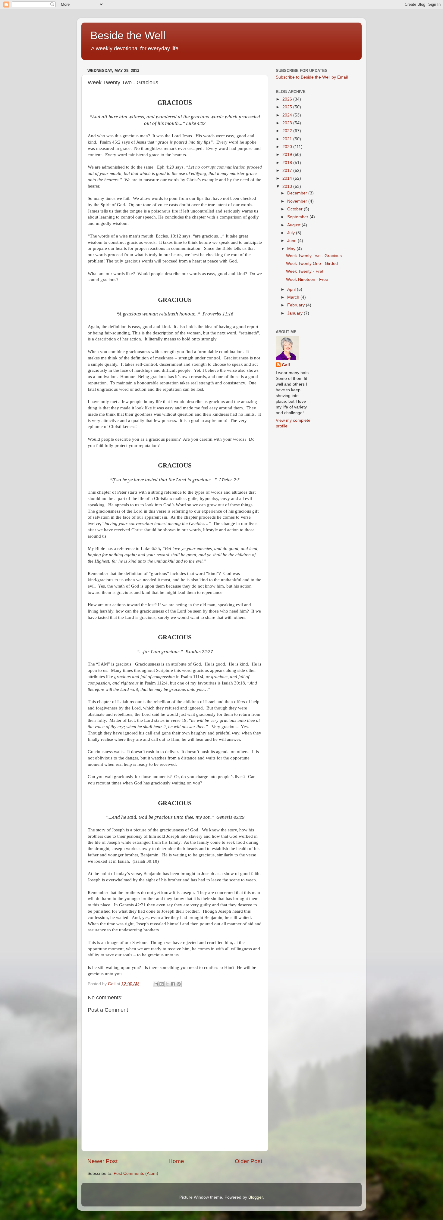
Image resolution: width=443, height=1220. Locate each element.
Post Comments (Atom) (136, 1173)
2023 (287, 123)
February (296, 305)
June (292, 240)
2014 (287, 178)
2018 (287, 162)
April (292, 289)
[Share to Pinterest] (179, 984)
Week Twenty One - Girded (312, 263)
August (294, 225)
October (295, 209)
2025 (287, 107)
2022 (287, 131)
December (297, 193)
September (298, 217)
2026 (287, 99)
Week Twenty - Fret (304, 271)
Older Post (248, 1161)
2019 (287, 154)
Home (176, 1161)
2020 (287, 146)
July (291, 233)
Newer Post (102, 1161)
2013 (287, 186)
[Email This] (156, 984)
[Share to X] (167, 984)
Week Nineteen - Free (307, 279)
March (293, 297)
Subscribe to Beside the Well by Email (312, 77)
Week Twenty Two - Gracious (314, 255)
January (295, 313)
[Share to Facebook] (173, 984)
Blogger (255, 1197)
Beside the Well (127, 35)
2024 (287, 115)
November (297, 201)
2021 (287, 139)
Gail (286, 365)
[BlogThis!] (162, 984)
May (292, 249)
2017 (287, 170)
